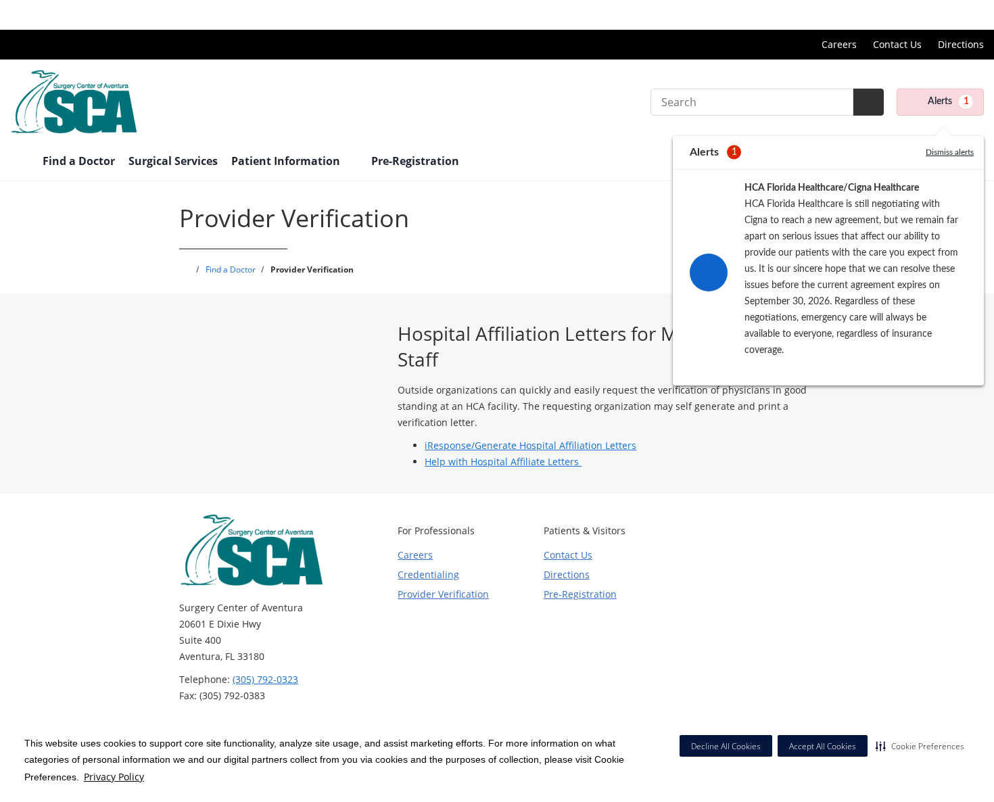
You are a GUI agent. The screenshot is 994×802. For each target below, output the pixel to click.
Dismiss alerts (950, 152)
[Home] (19, 162)
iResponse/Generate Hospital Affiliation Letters (530, 445)
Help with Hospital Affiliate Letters (503, 461)
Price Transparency (940, 14)
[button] (920, 746)
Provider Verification (443, 594)
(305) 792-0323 (265, 679)
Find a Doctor (79, 161)
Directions (961, 44)
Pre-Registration (415, 161)
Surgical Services (173, 161)
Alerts (948, 101)
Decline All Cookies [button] (726, 746)
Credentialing (428, 574)
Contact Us (897, 44)
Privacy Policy (114, 776)
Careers (839, 44)
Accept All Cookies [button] (822, 746)
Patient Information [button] (287, 161)
